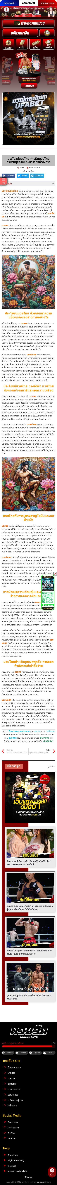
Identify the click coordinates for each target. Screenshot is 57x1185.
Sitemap (28, 1177)
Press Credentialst (18, 1171)
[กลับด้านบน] (52, 1170)
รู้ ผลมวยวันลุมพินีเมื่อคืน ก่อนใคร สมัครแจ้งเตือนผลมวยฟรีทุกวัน (29, 997)
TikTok (11, 1133)
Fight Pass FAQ (16, 1160)
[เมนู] (3, 179)
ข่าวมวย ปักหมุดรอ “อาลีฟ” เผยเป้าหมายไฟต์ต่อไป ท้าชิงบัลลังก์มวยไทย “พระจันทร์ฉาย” (29, 952)
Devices (12, 1166)
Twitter (12, 1138)
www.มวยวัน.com (44, 1182)
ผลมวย (38, 731)
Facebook (13, 1122)
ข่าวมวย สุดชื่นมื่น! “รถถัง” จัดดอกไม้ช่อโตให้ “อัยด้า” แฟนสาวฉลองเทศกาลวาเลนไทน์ (29, 863)
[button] (8, 176)
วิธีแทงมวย (13, 1094)
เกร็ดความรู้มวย (28, 171)
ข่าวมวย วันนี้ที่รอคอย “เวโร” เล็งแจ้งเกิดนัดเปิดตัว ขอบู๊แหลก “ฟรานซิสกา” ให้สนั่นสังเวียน (30, 907)
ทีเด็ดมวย (50, 731)
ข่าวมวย (11, 1073)
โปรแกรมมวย (14, 1067)
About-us (13, 1155)
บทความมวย (14, 1089)
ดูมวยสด (12, 1084)
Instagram (13, 1127)
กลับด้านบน (52, 1174)
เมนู (3, 182)
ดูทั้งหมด (51, 766)
